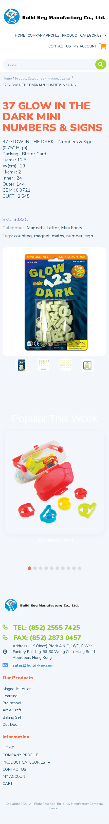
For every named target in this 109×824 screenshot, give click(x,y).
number (74, 236)
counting (23, 236)
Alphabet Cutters (55, 540)
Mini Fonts (71, 228)
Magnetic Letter (59, 78)
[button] (29, 568)
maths (58, 236)
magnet (42, 236)
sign (89, 236)
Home (7, 78)
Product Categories (29, 78)
